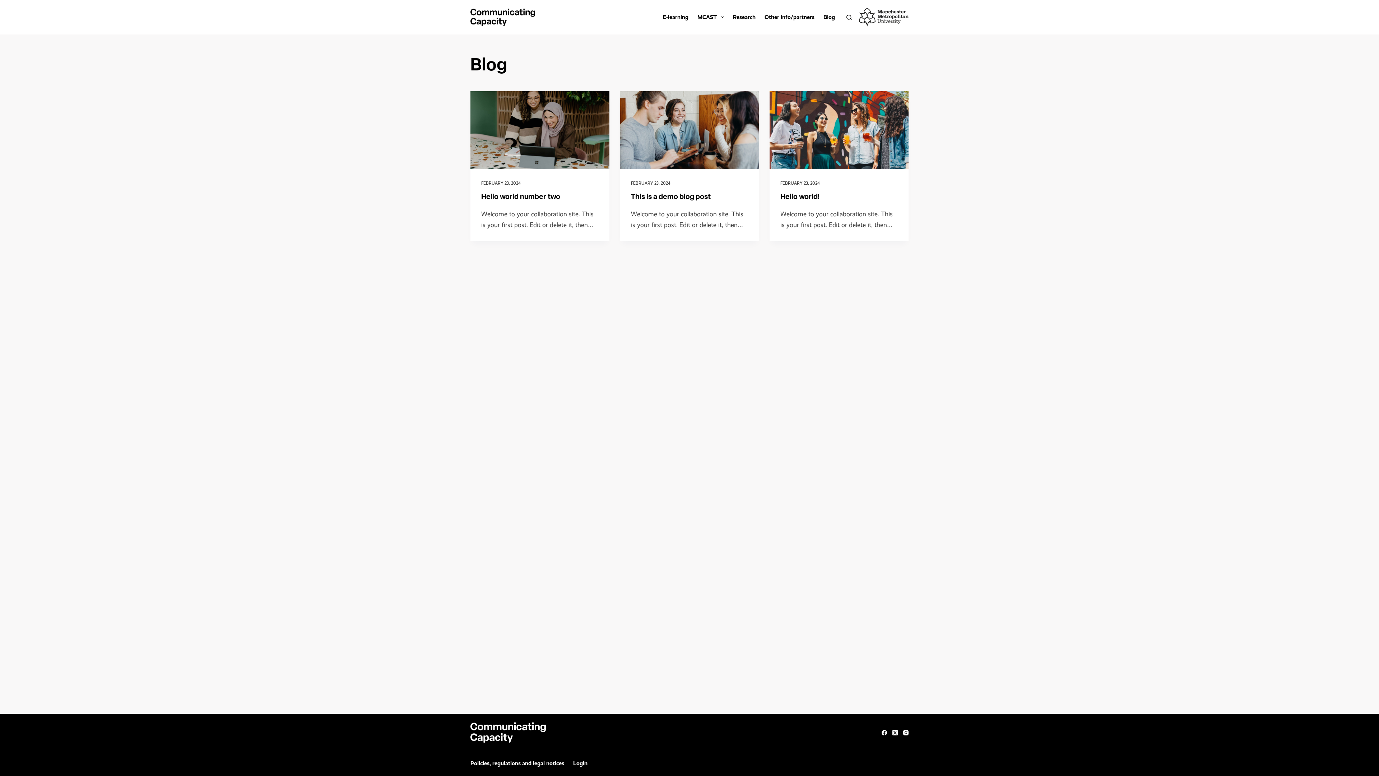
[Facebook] (884, 732)
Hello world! (799, 197)
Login (580, 763)
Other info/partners (789, 17)
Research (744, 17)
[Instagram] (906, 732)
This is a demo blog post (671, 197)
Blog (829, 17)
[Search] (849, 17)
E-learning (675, 17)
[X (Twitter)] (895, 732)
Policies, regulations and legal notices (517, 763)
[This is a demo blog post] (689, 130)
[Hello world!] (839, 130)
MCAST (707, 17)
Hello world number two (520, 197)
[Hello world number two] (539, 130)
